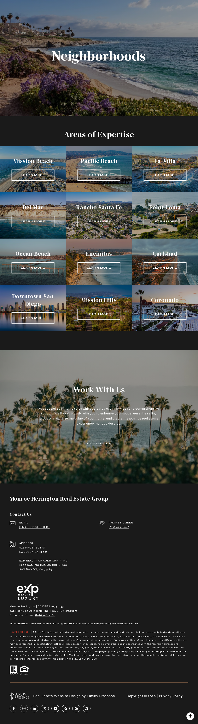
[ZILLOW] (86, 708)
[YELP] (66, 708)
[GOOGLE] (76, 708)
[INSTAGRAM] (24, 708)
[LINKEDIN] (34, 708)
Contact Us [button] (99, 443)
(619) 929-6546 (119, 527)
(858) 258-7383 (45, 615)
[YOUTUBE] (55, 708)
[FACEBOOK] (13, 708)
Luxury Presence (101, 696)
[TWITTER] (45, 708)
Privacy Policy (171, 696)
